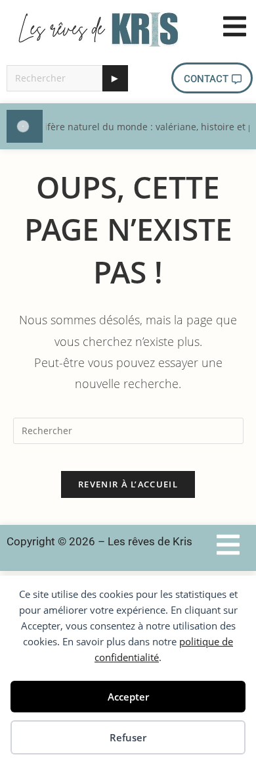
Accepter (128, 696)
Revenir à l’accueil (128, 484)
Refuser (128, 737)
